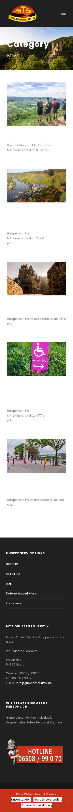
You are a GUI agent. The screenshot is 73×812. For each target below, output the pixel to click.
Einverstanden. (21, 800)
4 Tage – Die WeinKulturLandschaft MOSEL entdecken (28, 217)
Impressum (14, 603)
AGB (9, 584)
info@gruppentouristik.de (34, 683)
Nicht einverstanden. (48, 800)
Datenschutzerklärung (22, 593)
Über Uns (12, 564)
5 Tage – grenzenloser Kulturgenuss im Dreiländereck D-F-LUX (31, 485)
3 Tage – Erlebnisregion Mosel (32, 306)
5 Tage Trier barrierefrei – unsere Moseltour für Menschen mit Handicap (26, 393)
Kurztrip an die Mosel (30, 135)
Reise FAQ (13, 574)
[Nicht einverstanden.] (68, 801)
